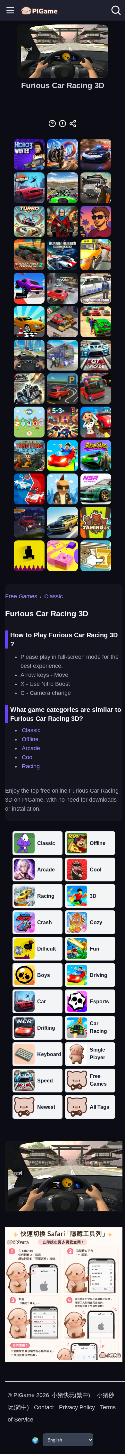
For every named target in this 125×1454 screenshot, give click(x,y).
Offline (30, 739)
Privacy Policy (77, 1407)
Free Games (21, 596)
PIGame (24, 1395)
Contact (44, 1407)
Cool (28, 757)
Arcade (31, 748)
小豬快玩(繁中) (71, 1395)
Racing (31, 766)
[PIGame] (39, 10)
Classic (53, 596)
